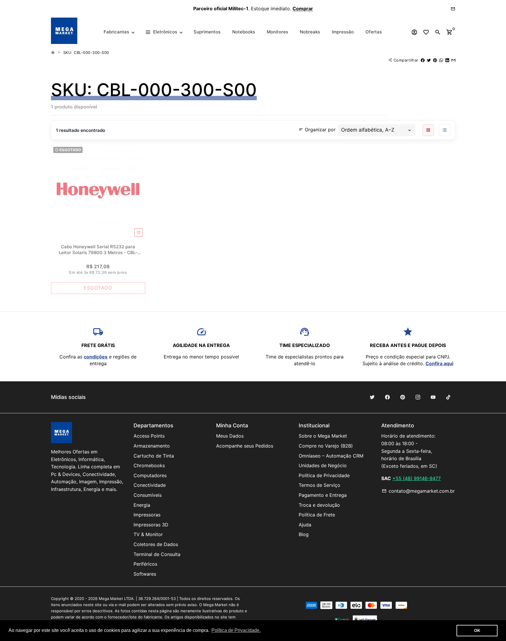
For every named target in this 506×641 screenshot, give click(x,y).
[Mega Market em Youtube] (433, 397)
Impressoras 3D (151, 525)
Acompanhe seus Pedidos (244, 446)
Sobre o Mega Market (323, 436)
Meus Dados (230, 436)
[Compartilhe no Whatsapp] (441, 60)
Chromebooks (149, 465)
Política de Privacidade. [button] (236, 630)
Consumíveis (148, 495)
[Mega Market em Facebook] (387, 397)
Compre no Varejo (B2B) (326, 446)
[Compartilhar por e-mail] (453, 60)
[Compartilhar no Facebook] (423, 60)
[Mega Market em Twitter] (372, 397)
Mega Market (111, 598)
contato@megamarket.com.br (418, 491)
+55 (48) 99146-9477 (416, 478)
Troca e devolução (319, 505)
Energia (142, 505)
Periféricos (145, 564)
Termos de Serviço (319, 485)
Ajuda (305, 525)
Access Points (149, 436)
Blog (304, 534)
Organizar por (317, 129)
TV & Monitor (148, 534)
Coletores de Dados (156, 544)
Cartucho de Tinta (154, 456)
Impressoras (147, 515)
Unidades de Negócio (323, 465)
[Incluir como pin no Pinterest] (435, 60)
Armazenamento (152, 446)
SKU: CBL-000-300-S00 (86, 52)
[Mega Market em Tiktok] (448, 397)
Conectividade (150, 485)
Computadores (150, 475)
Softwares (145, 574)
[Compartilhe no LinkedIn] (447, 60)
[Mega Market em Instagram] (418, 397)
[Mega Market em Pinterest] (403, 397)
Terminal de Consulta (157, 554)
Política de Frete (317, 515)
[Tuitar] (429, 60)
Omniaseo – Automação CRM (331, 456)
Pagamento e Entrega (323, 495)
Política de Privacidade (324, 475)
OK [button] (477, 630)
